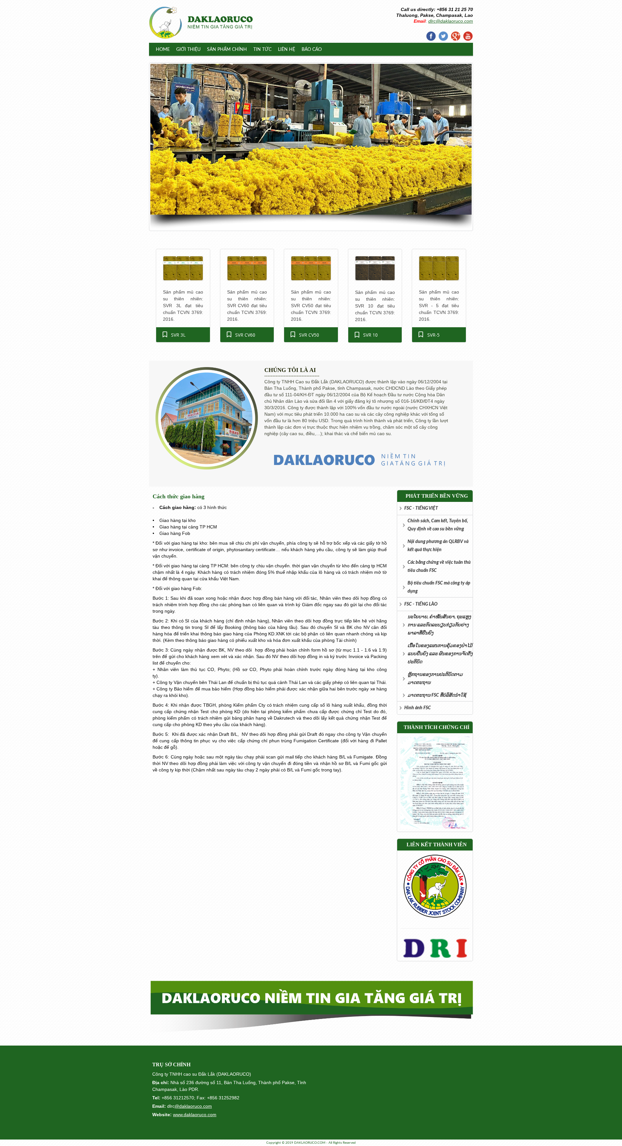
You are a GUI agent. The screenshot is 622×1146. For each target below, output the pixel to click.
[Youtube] (468, 36)
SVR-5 (433, 335)
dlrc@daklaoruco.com (450, 21)
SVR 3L (178, 335)
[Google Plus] (455, 36)
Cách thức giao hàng (178, 496)
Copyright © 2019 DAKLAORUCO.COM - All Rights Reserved (311, 1142)
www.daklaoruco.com (194, 1114)
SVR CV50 (309, 335)
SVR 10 (370, 335)
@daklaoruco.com (193, 1106)
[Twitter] (443, 36)
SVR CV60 (245, 335)
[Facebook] (431, 36)
